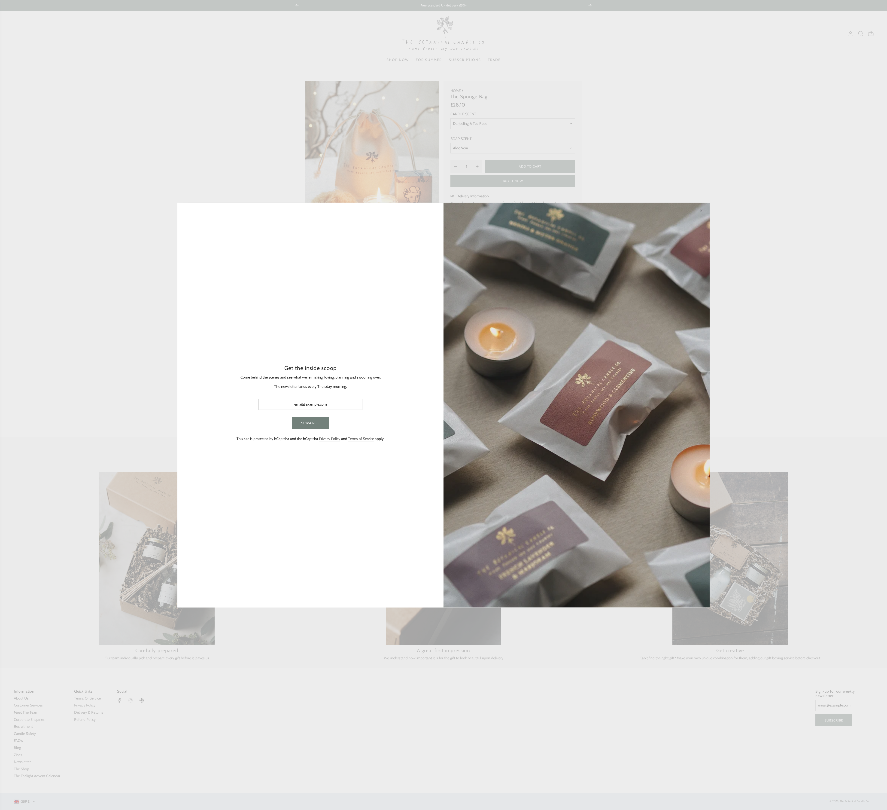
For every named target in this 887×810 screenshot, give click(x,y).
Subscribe (310, 423)
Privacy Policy (329, 439)
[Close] (701, 210)
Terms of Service (361, 439)
